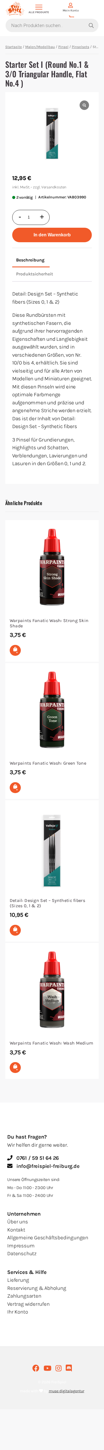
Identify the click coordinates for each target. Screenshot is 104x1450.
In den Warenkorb (52, 234)
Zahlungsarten (24, 1296)
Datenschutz (22, 1253)
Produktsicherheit (34, 274)
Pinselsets (80, 47)
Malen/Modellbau (40, 47)
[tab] (30, 260)
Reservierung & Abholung (36, 1288)
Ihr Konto (17, 1312)
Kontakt (16, 1230)
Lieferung (18, 1280)
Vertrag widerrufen (28, 1304)
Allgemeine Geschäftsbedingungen (47, 1238)
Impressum (20, 1246)
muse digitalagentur (66, 1391)
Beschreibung (30, 260)
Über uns (17, 1222)
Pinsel (63, 47)
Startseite (13, 47)
